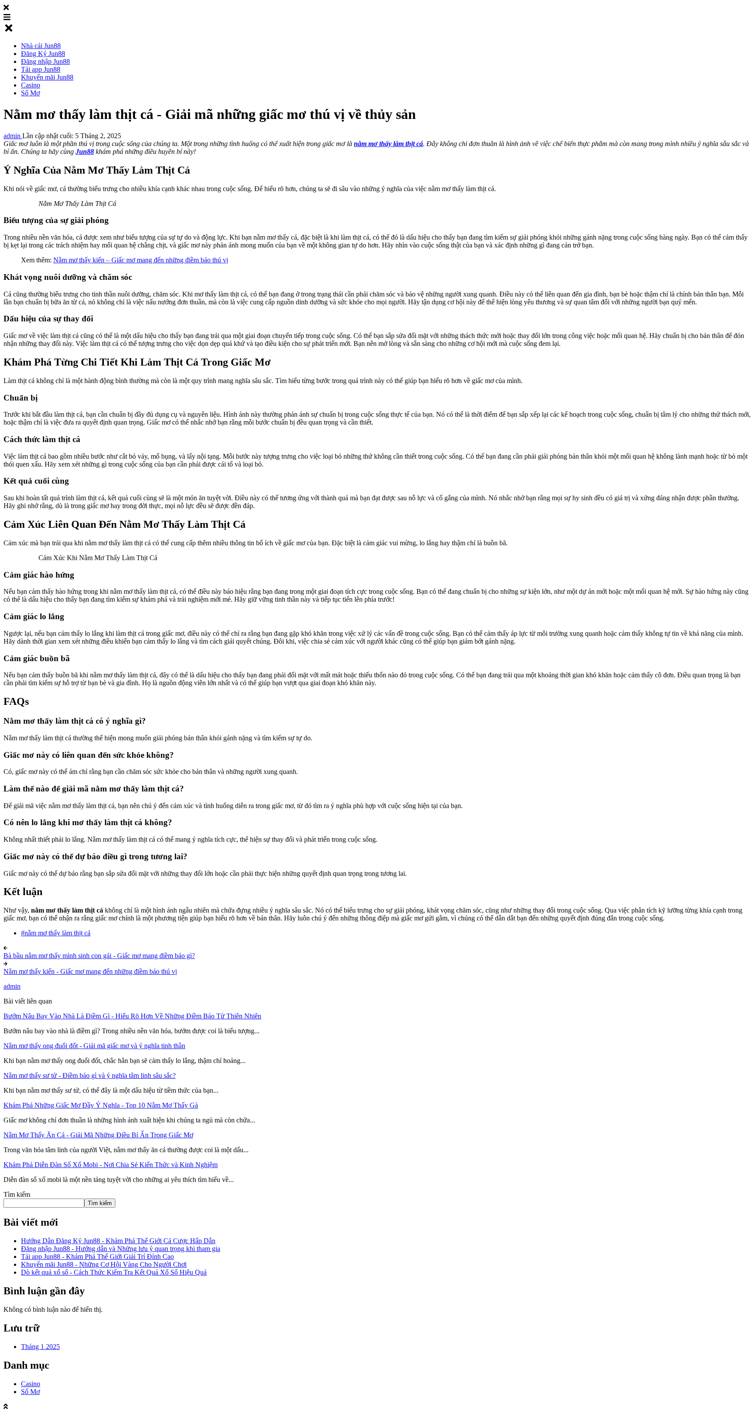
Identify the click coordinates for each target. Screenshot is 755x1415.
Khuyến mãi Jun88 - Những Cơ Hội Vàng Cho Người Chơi (104, 1264)
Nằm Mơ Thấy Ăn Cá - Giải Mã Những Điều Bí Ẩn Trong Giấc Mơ (98, 1135)
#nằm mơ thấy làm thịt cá (55, 933)
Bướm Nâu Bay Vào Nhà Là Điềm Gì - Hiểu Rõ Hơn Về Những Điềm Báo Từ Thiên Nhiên (132, 1016)
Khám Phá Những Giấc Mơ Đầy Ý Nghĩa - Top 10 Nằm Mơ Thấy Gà (100, 1105)
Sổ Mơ (30, 1391)
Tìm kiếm (16, 1194)
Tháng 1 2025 (40, 1346)
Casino (30, 1383)
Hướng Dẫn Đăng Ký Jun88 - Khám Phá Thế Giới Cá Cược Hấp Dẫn (118, 1240)
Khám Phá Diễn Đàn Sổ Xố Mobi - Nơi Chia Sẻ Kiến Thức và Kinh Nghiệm (110, 1164)
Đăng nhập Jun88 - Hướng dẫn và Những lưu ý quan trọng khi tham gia (120, 1248)
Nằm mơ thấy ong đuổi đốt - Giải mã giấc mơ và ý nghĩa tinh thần (94, 1045)
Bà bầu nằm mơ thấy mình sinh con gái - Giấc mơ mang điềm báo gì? (99, 955)
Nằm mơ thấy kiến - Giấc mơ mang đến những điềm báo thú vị (90, 971)
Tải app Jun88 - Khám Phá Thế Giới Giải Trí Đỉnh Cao (97, 1256)
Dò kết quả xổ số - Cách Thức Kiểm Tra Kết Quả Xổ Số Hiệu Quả (114, 1272)
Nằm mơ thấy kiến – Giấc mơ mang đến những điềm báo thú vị (140, 260)
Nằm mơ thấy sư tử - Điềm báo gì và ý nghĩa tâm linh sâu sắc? (89, 1075)
